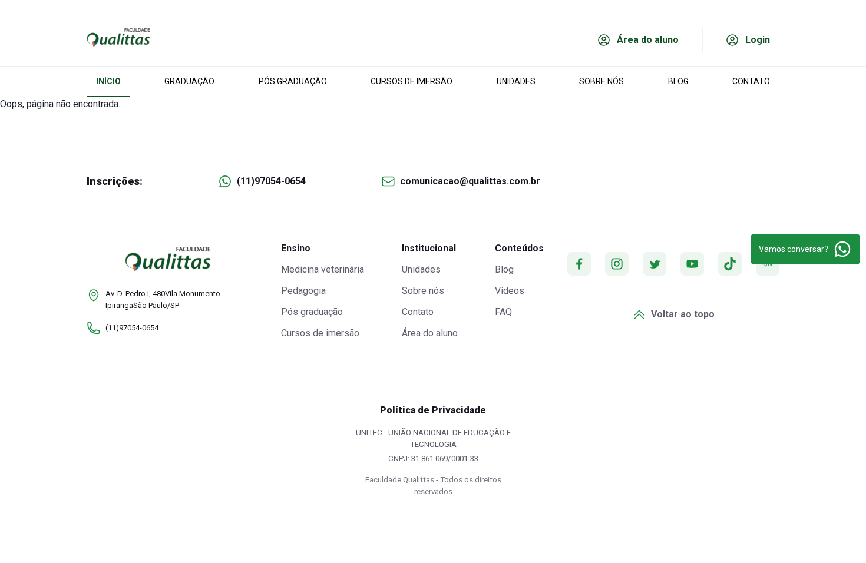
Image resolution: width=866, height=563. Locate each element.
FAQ (503, 311)
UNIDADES (516, 81)
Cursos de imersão (320, 333)
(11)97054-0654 (271, 181)
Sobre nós (423, 290)
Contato (418, 311)
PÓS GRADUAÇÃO (293, 81)
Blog (504, 269)
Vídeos (509, 290)
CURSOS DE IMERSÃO (411, 81)
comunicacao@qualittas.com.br (470, 181)
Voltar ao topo (683, 314)
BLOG (678, 81)
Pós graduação (312, 311)
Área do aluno (430, 333)
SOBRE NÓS (601, 81)
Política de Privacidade (433, 410)
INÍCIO (108, 81)
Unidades (421, 269)
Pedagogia (303, 290)
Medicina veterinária (322, 269)
